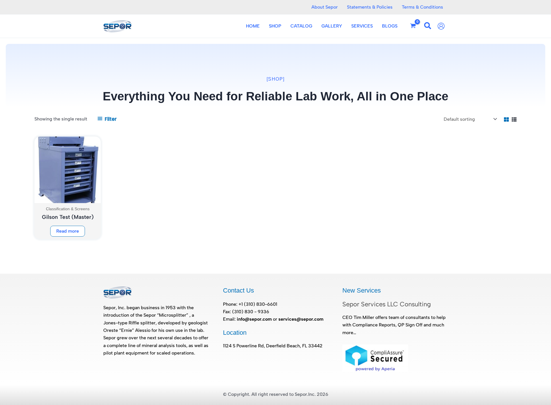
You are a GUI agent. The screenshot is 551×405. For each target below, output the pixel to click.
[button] (428, 27)
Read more (67, 231)
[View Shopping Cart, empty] (413, 26)
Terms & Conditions (422, 7)
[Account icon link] (442, 26)
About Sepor (324, 7)
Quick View (68, 197)
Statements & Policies (370, 7)
